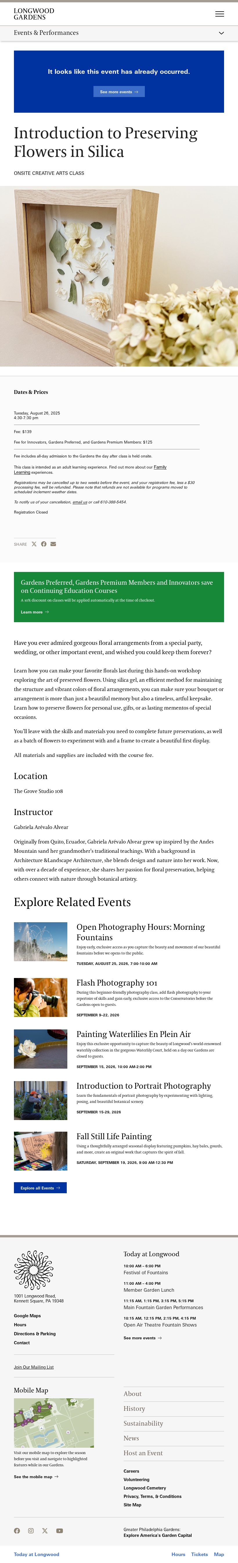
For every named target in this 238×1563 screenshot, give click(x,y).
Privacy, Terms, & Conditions (153, 1496)
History (134, 1409)
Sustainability (143, 1424)
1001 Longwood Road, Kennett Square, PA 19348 (39, 1298)
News (131, 1438)
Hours (178, 1554)
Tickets (199, 1554)
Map (219, 1554)
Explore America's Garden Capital (158, 1535)
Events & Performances (46, 33)
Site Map (132, 1504)
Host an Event (143, 1453)
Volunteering (136, 1479)
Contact (22, 1342)
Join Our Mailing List (34, 1367)
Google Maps (27, 1315)
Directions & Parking (35, 1333)
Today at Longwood (36, 1554)
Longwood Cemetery (145, 1487)
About (133, 1394)
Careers (131, 1471)
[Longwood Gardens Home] (36, 14)
